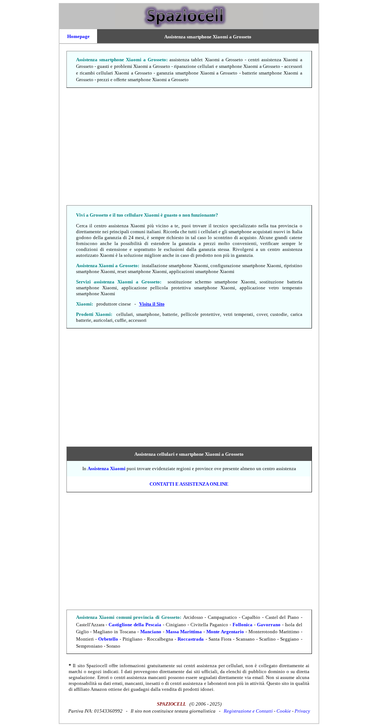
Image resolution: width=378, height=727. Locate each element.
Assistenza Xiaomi (106, 468)
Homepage (78, 36)
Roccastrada (191, 639)
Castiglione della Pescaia (135, 624)
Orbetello (108, 639)
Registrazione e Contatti (248, 711)
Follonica (242, 624)
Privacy (302, 711)
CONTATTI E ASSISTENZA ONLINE (189, 484)
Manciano (150, 631)
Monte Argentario (225, 631)
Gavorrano (269, 624)
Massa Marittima (184, 631)
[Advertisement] (189, 147)
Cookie (283, 711)
